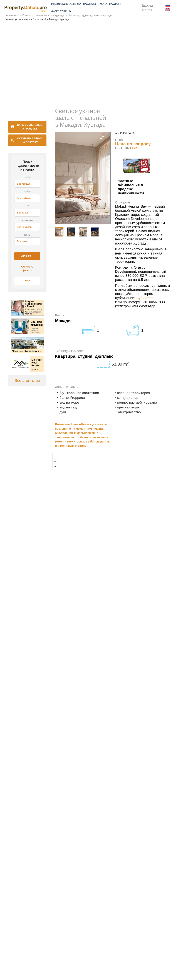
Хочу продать (110, 3)
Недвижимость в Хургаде (49, 15)
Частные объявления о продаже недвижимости (131, 187)
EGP (133, 148)
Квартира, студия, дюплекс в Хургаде (90, 15)
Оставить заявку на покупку (29, 140)
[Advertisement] (91, 77)
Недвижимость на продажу (74, 3)
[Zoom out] (55, 461)
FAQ (27, 280)
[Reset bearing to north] (55, 466)
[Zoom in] (55, 456)
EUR (126, 148)
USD (118, 148)
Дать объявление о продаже (29, 126)
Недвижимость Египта (17, 15)
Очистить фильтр (27, 268)
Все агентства (27, 380)
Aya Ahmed (145, 298)
